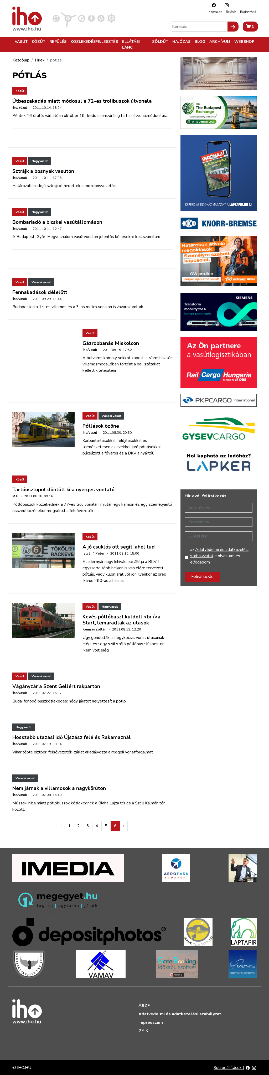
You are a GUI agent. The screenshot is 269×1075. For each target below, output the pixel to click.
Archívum (219, 41)
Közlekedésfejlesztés (94, 41)
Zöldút (160, 41)
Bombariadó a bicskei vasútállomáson (57, 222)
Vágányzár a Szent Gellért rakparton (56, 686)
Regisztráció (248, 12)
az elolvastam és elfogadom (219, 556)
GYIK (143, 1031)
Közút (38, 41)
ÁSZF (144, 1006)
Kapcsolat (215, 12)
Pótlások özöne (100, 426)
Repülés (57, 41)
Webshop (244, 41)
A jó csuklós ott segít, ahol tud (118, 547)
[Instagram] (225, 5)
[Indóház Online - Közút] (81, 18)
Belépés (231, 12)
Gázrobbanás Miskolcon (110, 343)
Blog (200, 41)
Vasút (21, 41)
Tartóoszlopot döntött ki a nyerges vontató (63, 489)
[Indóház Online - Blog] (91, 18)
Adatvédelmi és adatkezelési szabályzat (179, 1014)
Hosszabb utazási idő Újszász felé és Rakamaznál (71, 737)
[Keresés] (233, 27)
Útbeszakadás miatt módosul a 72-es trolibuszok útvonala (82, 101)
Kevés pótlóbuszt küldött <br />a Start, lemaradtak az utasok (121, 619)
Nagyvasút (40, 161)
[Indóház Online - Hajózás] (111, 18)
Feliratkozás (202, 577)
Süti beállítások (228, 1068)
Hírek (40, 60)
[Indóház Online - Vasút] (56, 18)
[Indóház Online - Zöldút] (101, 18)
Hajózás (181, 41)
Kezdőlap (20, 60)
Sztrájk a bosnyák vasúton (43, 171)
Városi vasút (41, 282)
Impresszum (150, 1022)
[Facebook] (212, 5)
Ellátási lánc (131, 44)
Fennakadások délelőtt (39, 292)
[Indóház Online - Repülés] (69, 18)
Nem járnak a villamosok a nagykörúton (59, 788)
